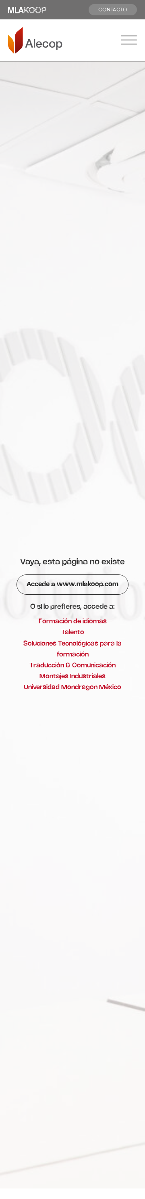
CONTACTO (112, 9)
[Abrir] (129, 40)
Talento (72, 632)
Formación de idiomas (73, 621)
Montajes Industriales (72, 676)
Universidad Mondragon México (72, 687)
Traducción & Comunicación (72, 666)
